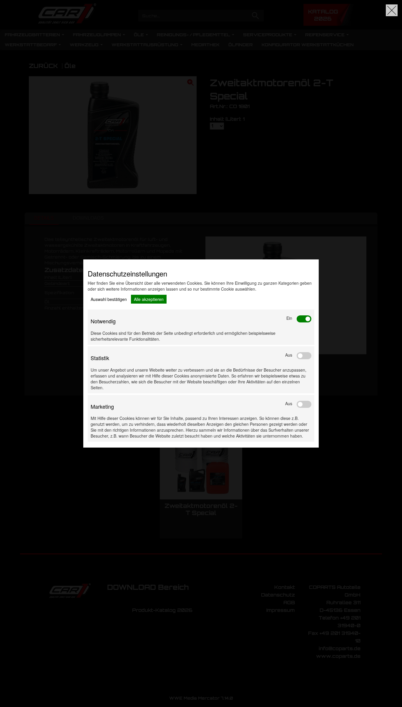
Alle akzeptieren (149, 299)
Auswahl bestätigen (109, 299)
